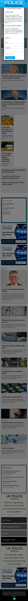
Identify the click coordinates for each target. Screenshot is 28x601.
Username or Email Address (14, 42)
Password (7, 48)
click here (11, 22)
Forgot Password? (9, 53)
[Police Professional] (14, 3)
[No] (26, 595)
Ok (14, 598)
